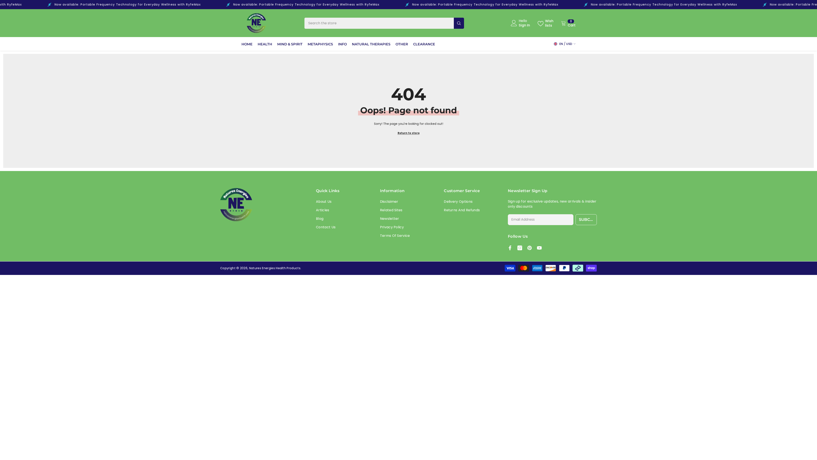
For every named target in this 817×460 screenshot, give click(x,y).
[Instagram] (520, 248)
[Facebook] (510, 248)
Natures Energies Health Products (274, 268)
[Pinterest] (529, 248)
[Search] (384, 23)
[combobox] (379, 23)
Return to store (409, 133)
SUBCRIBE (588, 219)
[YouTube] (539, 248)
